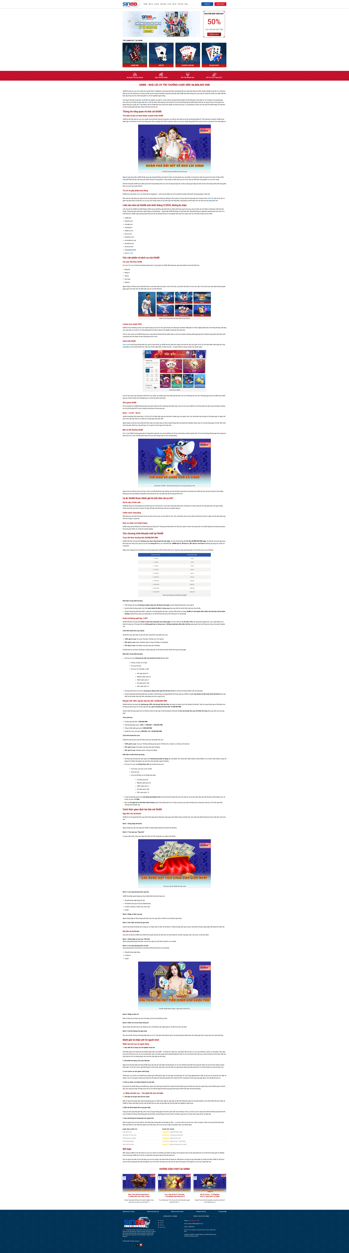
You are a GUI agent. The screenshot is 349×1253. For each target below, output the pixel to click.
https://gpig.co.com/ (194, 1220)
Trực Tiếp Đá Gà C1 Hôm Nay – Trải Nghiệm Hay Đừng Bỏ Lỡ (174, 1195)
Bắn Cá (151, 4)
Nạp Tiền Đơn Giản (161, 77)
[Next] (226, 1191)
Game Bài (163, 4)
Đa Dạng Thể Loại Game (135, 77)
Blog (186, 4)
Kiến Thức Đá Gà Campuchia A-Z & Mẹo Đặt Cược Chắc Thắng (139, 1195)
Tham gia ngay (214, 34)
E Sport (156, 4)
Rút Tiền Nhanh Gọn (187, 77)
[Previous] (122, 1191)
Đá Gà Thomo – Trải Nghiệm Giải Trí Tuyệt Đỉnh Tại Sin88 (209, 1195)
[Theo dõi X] (137, 1244)
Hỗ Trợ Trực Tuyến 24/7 (214, 77)
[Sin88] (132, 4)
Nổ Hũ (174, 4)
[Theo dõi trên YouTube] (140, 1244)
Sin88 (145, 4)
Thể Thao (180, 4)
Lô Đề (169, 4)
